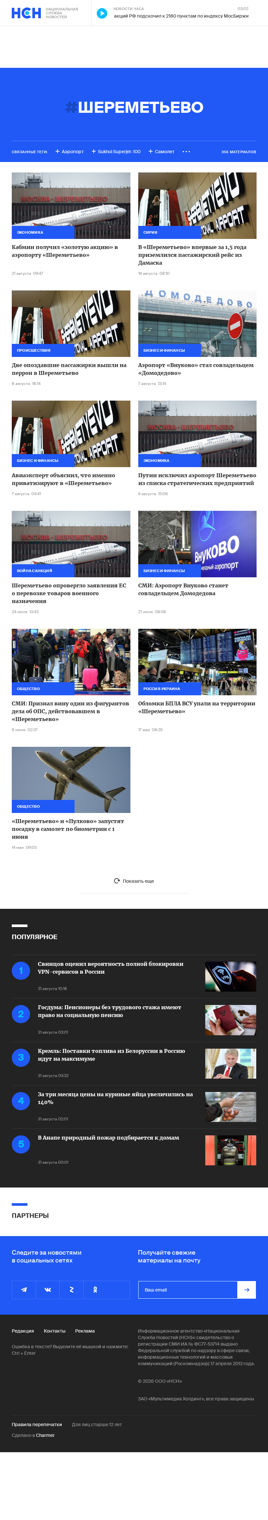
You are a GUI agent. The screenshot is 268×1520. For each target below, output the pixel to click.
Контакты (54, 1331)
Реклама (85, 1331)
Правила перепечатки (37, 1424)
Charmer (45, 1435)
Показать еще (138, 881)
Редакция (23, 1331)
